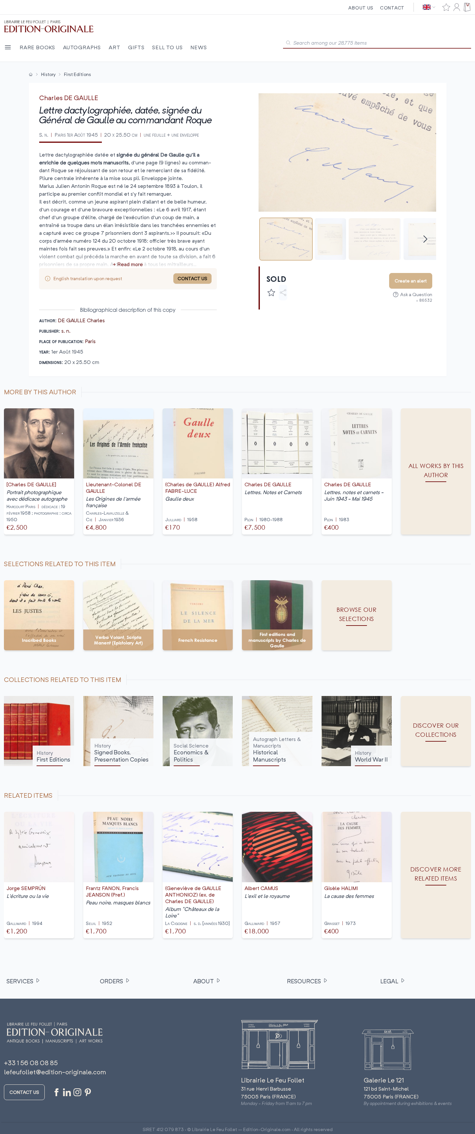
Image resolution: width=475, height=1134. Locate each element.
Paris (90, 341)
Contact (392, 7)
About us (360, 7)
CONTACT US (192, 278)
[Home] (31, 74)
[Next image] (427, 152)
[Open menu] (8, 47)
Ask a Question (416, 294)
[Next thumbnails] (425, 239)
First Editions (77, 74)
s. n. (66, 330)
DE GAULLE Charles (81, 320)
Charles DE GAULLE (68, 98)
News (198, 47)
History (48, 74)
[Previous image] (267, 152)
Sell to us (167, 47)
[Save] (271, 292)
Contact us (24, 1092)
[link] (436, 875)
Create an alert (411, 280)
